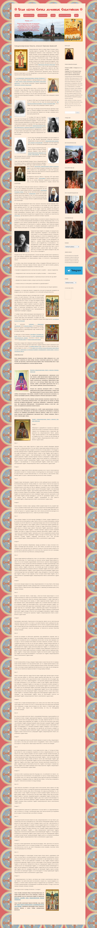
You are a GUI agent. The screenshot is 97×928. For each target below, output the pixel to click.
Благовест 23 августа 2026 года (72, 257)
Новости (17, 15)
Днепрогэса (17, 215)
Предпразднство (68, 76)
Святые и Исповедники (64, 15)
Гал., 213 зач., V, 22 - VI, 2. (72, 105)
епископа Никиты (28, 326)
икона (76, 78)
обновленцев (32, 193)
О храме (53, 15)
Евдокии (75, 93)
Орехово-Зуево (22, 339)
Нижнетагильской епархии (34, 339)
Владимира (80, 88)
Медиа (76, 15)
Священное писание (29, 15)
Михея (73, 78)
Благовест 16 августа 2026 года (72, 260)
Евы (68, 93)
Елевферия (77, 91)
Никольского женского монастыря (46, 64)
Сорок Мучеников (42, 15)
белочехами (42, 178)
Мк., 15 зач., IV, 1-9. (76, 103)
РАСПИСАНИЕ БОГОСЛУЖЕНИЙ (71, 255)
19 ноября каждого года (35, 346)
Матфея (66, 88)
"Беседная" (79, 96)
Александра (71, 95)
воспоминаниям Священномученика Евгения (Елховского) (30, 78)
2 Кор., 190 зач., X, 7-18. (70, 100)
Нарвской (71, 98)
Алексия (72, 88)
